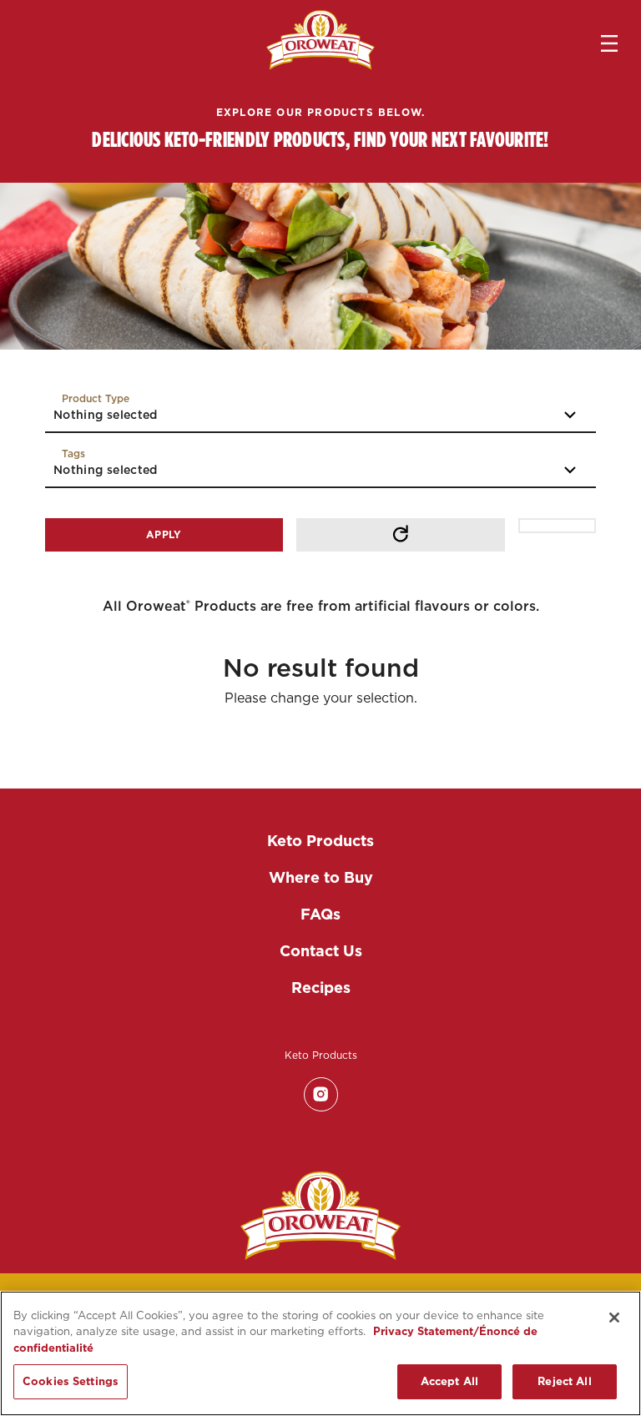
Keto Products (320, 840)
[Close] (614, 1317)
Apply (164, 534)
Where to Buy (321, 877)
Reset (400, 535)
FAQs (320, 914)
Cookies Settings (71, 1381)
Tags (73, 453)
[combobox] (320, 412)
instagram (320, 1093)
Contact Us (321, 951)
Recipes (321, 987)
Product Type (95, 398)
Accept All (449, 1381)
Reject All (564, 1381)
